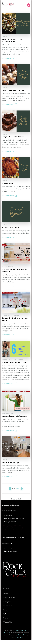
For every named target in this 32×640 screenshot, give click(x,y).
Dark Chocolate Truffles (13, 90)
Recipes (4, 37)
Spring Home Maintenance (14, 416)
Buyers (4, 316)
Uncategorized (7, 267)
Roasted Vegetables (11, 227)
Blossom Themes (22, 635)
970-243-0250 (8, 548)
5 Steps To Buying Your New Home (15, 319)
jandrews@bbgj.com (10, 551)
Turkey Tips (7, 183)
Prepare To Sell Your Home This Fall (14, 270)
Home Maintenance (9, 413)
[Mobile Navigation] (28, 5)
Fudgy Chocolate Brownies (14, 137)
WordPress (19, 637)
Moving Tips (12, 360)
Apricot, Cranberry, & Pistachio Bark (12, 40)
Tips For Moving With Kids (14, 362)
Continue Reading (8, 58)
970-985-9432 (8, 515)
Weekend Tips (7, 622)
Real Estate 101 (13, 316)
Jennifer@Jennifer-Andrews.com (14, 518)
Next (18, 488)
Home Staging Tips (10, 462)
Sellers (21, 360)
